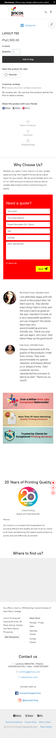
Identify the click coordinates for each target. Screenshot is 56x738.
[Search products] (51, 24)
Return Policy (45, 722)
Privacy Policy (31, 722)
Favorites (28, 135)
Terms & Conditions (13, 722)
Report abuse (46, 727)
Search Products (28, 125)
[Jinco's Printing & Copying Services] (17, 12)
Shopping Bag (28, 144)
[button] (11, 74)
